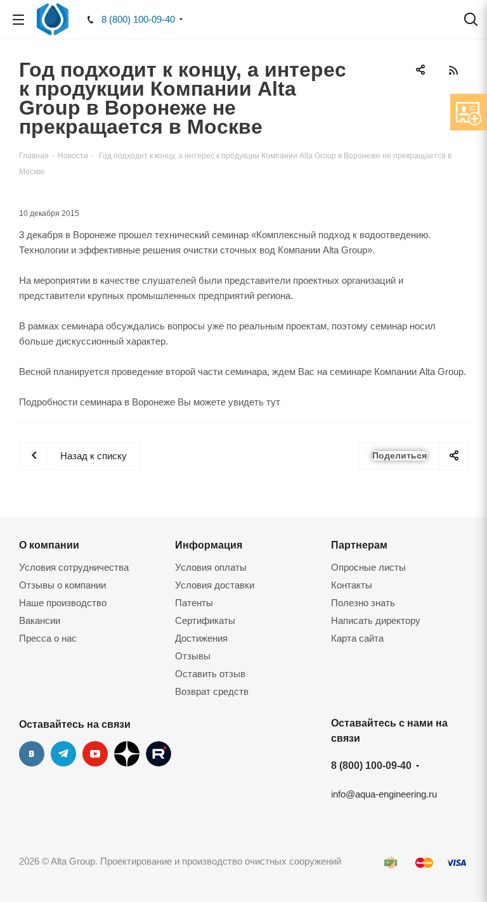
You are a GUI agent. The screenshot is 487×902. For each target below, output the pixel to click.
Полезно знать (363, 602)
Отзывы (193, 656)
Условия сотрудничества (74, 567)
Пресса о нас (48, 638)
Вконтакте (31, 753)
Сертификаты (205, 620)
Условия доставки (214, 585)
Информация (208, 544)
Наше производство (63, 602)
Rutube (158, 753)
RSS (453, 70)
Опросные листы (368, 567)
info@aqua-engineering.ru (384, 794)
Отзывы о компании (62, 585)
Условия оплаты (211, 567)
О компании (49, 544)
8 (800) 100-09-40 (138, 19)
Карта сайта (357, 638)
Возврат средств (212, 691)
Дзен (127, 753)
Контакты (351, 585)
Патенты (194, 602)
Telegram (63, 753)
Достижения (201, 638)
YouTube (95, 753)
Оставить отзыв (210, 673)
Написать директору (375, 620)
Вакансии (39, 620)
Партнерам (359, 544)
